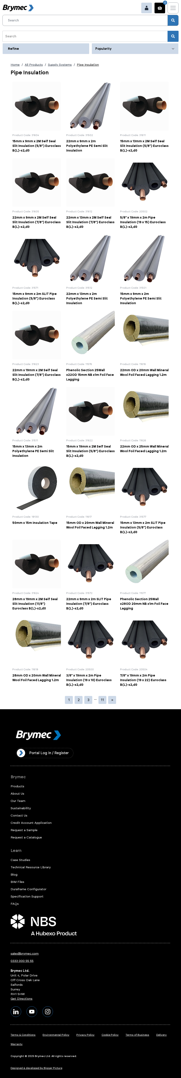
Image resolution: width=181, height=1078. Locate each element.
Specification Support (27, 896)
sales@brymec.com (25, 953)
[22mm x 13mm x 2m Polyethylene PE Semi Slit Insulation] (90, 270)
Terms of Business (137, 1034)
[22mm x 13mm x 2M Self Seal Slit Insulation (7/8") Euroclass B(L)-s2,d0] (90, 193)
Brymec (18, 776)
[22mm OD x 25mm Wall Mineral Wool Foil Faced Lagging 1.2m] (144, 422)
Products (17, 786)
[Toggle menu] (173, 8)
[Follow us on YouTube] (31, 1011)
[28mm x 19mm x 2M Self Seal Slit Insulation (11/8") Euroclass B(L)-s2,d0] (37, 575)
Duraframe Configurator (28, 889)
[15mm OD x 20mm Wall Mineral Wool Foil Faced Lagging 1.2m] (90, 499)
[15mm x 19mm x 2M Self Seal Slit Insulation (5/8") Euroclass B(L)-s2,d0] (90, 422)
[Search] (173, 20)
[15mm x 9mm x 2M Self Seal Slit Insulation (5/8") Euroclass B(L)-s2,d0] (37, 117)
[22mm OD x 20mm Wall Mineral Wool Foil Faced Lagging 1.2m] (144, 346)
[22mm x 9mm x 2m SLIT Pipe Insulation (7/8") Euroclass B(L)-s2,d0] (90, 575)
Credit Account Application (31, 823)
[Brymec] (18, 8)
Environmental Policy (56, 1034)
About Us (17, 794)
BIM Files (17, 882)
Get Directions (21, 999)
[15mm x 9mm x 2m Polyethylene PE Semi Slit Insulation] (144, 270)
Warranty (17, 1044)
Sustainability (21, 808)
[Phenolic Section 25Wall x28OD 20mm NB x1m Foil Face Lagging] (144, 575)
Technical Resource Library (31, 867)
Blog (14, 874)
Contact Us (19, 815)
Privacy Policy (85, 1034)
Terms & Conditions (23, 1034)
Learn (16, 850)
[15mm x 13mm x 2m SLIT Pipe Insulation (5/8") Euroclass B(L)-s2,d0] (144, 499)
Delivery (161, 1034)
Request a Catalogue (26, 837)
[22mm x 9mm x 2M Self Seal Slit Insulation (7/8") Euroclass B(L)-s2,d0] (37, 193)
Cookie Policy (110, 1034)
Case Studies (20, 860)
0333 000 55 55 (22, 961)
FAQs (15, 904)
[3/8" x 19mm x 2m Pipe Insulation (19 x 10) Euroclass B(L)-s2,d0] (90, 651)
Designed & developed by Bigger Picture (36, 1068)
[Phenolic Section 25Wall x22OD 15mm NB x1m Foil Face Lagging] (90, 346)
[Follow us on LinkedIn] (16, 1011)
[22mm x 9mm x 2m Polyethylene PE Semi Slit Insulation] (90, 117)
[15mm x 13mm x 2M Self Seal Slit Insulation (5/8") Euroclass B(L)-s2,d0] (144, 117)
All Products (34, 65)
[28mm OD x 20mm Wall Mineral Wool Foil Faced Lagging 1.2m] (37, 651)
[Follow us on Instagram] (47, 1011)
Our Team (18, 801)
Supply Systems (60, 65)
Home (15, 65)
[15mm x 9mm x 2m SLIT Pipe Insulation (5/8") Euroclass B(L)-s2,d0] (37, 270)
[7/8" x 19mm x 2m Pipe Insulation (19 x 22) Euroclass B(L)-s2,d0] (144, 651)
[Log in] (146, 8)
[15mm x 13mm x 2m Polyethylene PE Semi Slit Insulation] (37, 422)
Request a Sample (24, 830)
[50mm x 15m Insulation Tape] (37, 499)
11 (102, 700)
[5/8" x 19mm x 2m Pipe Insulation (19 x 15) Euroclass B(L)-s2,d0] (144, 193)
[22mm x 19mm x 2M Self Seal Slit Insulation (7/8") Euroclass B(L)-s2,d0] (37, 346)
